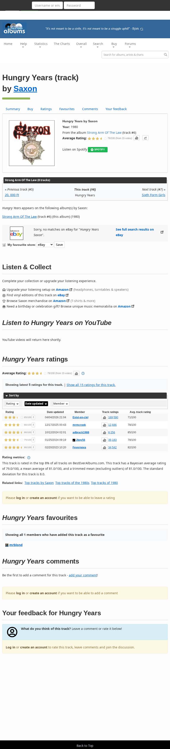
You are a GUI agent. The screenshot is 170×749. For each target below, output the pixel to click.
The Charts (62, 44)
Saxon (25, 88)
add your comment (83, 575)
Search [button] (98, 44)
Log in (10, 647)
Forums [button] (130, 44)
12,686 (112, 424)
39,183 (112, 439)
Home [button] (8, 44)
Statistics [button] (41, 44)
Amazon (62, 289)
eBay (61, 295)
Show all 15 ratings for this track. (91, 385)
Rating (11, 403)
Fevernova (79, 447)
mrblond (16, 545)
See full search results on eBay (135, 232)
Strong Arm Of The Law (104, 132)
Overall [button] (81, 44)
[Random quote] (141, 28)
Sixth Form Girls (153, 195)
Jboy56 (80, 439)
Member (59, 403)
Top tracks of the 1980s (72, 483)
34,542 (112, 447)
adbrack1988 (81, 432)
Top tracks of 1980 (104, 483)
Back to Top (85, 745)
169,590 (113, 417)
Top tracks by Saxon (39, 483)
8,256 (111, 432)
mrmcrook (79, 424)
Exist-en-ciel (80, 417)
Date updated (34, 403)
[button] (136, 137)
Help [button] (23, 44)
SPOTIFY (99, 149)
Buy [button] (114, 44)
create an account (43, 498)
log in (20, 498)
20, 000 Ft (12, 195)
